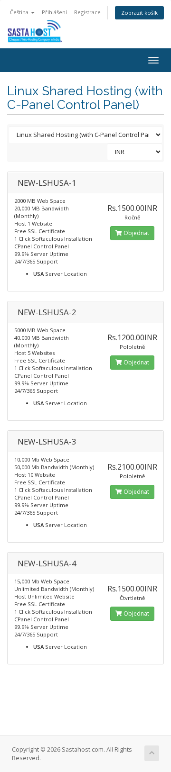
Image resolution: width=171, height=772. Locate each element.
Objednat (135, 233)
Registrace (87, 12)
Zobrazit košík (139, 12)
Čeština (20, 12)
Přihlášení (54, 12)
